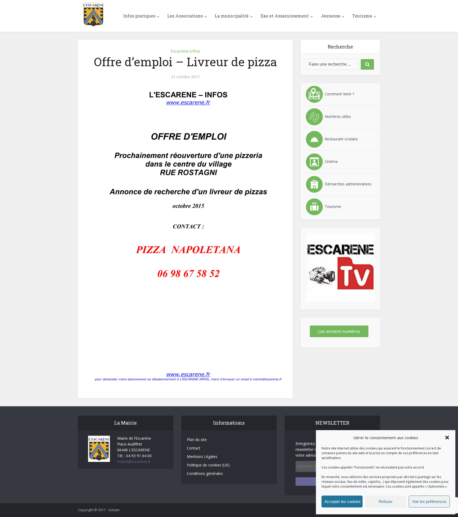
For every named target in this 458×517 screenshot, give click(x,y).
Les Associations (185, 16)
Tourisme (362, 16)
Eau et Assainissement (285, 16)
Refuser (386, 501)
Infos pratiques (139, 16)
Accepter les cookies (342, 501)
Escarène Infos (185, 51)
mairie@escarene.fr (133, 461)
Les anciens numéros (339, 331)
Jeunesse (330, 16)
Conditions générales (205, 473)
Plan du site (197, 439)
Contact (193, 448)
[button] (447, 437)
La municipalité (232, 16)
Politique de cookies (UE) (208, 464)
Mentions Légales (202, 456)
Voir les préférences (429, 501)
